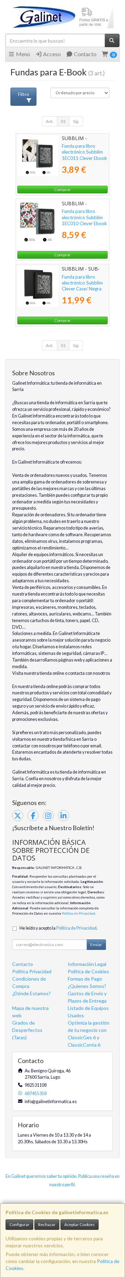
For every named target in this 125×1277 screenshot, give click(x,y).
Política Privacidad (31, 971)
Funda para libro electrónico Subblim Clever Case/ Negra (82, 283)
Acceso (51, 54)
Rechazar (47, 1224)
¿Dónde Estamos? (31, 993)
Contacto (85, 54)
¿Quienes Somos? (87, 986)
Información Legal (87, 964)
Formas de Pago (85, 979)
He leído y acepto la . (58, 928)
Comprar (62, 189)
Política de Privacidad (78, 913)
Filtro (23, 94)
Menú (22, 54)
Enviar (96, 944)
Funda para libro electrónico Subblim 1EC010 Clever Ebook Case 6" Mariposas (84, 220)
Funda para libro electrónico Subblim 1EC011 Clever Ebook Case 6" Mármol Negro (84, 158)
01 (63, 121)
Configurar (19, 1224)
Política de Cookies (88, 971)
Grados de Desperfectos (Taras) (27, 1030)
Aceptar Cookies (79, 1224)
